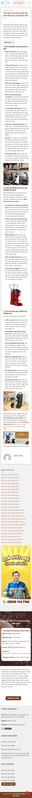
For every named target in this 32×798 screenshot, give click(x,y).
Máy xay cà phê (7, 10)
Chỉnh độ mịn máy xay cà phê (13, 25)
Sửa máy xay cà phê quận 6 (10, 489)
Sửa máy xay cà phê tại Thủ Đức (11, 527)
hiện (12, 42)
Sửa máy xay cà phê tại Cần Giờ (11, 533)
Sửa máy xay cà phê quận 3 (10, 480)
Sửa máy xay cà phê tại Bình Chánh (12, 530)
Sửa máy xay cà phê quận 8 (10, 495)
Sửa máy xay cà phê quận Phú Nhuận (13, 525)
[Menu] (29, 3)
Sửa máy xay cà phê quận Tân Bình (12, 510)
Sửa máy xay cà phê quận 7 (10, 492)
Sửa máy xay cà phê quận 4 (10, 483)
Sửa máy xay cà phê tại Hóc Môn (12, 539)
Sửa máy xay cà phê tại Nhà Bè (11, 542)
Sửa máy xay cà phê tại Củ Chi (11, 536)
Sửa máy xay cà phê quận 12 (10, 507)
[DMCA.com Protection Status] (6, 728)
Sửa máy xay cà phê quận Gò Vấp (12, 522)
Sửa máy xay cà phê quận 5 (10, 486)
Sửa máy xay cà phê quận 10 (10, 501)
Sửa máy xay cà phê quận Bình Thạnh (13, 519)
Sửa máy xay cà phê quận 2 (10, 477)
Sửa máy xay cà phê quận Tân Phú (12, 513)
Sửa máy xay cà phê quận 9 (10, 498)
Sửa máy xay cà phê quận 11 (10, 504)
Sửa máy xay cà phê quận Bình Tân (12, 516)
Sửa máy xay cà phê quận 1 (10, 474)
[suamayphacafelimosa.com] (5, 3)
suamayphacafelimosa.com (16, 724)
